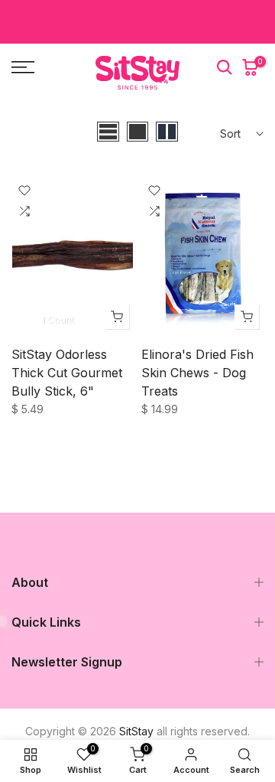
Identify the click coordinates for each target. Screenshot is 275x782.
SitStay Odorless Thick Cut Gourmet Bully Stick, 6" (66, 373)
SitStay (136, 731)
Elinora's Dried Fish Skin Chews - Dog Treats (197, 373)
